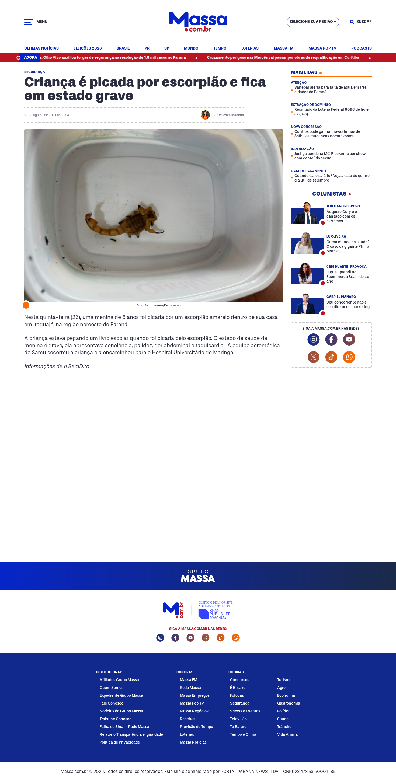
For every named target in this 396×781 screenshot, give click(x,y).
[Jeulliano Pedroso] (307, 213)
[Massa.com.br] (198, 22)
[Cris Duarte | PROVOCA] (307, 273)
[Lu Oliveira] (307, 243)
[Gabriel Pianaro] (307, 303)
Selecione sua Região (311, 21)
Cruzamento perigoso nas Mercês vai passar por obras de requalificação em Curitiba (259, 57)
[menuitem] (41, 48)
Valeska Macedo (231, 115)
